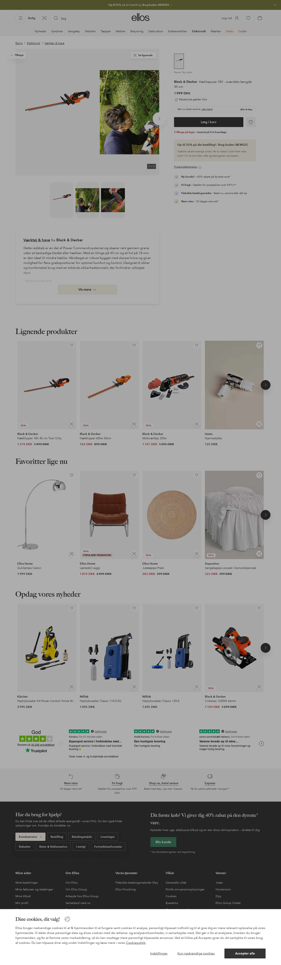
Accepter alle (245, 953)
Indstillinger (159, 953)
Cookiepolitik (135, 943)
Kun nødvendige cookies (196, 953)
